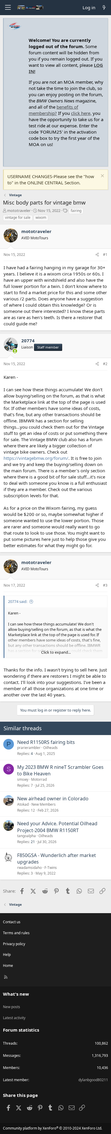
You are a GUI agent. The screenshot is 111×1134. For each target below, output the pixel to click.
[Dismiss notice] (101, 176)
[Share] (97, 254)
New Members (43, 804)
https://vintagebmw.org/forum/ (36, 458)
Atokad (23, 804)
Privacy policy (14, 943)
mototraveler (18, 210)
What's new (16, 994)
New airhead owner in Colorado (53, 798)
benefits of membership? (53, 110)
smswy (22, 779)
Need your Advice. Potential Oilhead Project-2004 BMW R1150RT (57, 826)
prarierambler (29, 747)
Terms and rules (16, 932)
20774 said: (17, 601)
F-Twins (50, 867)
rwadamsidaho (29, 867)
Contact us (11, 921)
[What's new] (104, 7)
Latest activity (14, 1017)
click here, (81, 113)
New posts (11, 1006)
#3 (105, 585)
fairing (76, 210)
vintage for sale (17, 217)
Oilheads (50, 747)
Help (7, 954)
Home (8, 965)
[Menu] (7, 7)
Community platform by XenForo (52, 1128)
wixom (41, 217)
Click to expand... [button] (56, 652)
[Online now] (15, 351)
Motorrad (39, 779)
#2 (105, 363)
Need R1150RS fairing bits (46, 742)
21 (33, 841)
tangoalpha (26, 835)
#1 (105, 254)
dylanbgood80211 (93, 1079)
